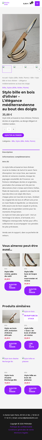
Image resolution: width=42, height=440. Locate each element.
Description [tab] (7, 152)
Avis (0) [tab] (5, 161)
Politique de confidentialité (21, 427)
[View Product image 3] (29, 69)
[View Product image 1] (7, 69)
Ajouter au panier (13, 135)
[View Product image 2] (18, 69)
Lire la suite (31, 345)
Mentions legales (21, 432)
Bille (32, 78)
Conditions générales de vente (21, 429)
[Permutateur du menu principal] (37, 3)
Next (39, 69)
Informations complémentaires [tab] (16, 157)
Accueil (5, 78)
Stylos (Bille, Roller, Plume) (19, 78)
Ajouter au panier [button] (13, 286)
